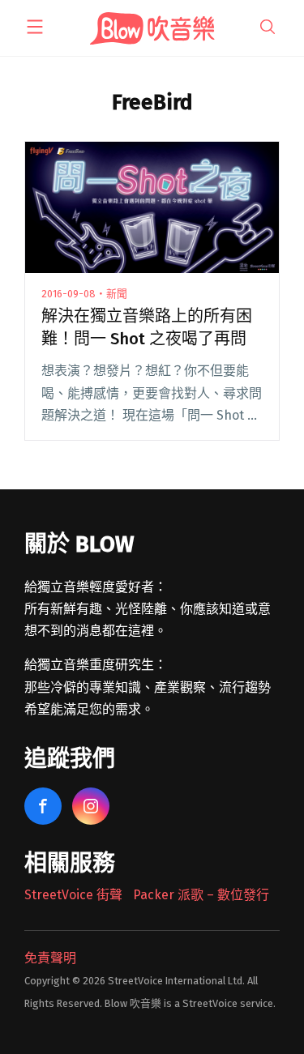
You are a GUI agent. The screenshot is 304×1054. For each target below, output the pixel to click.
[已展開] (35, 26)
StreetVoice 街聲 (73, 895)
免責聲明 (50, 958)
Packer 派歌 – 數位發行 (201, 895)
